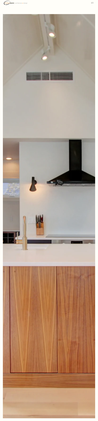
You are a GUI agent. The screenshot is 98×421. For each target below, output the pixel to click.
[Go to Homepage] (18, 3)
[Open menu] (92, 3)
